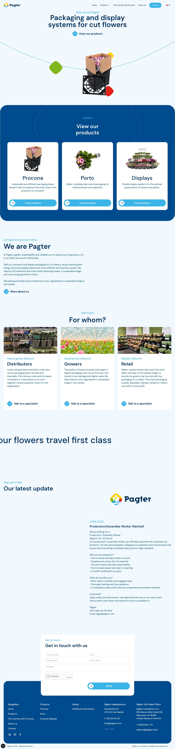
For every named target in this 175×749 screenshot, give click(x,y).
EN (169, 5)
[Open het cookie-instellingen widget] (3, 746)
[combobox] (168, 5)
